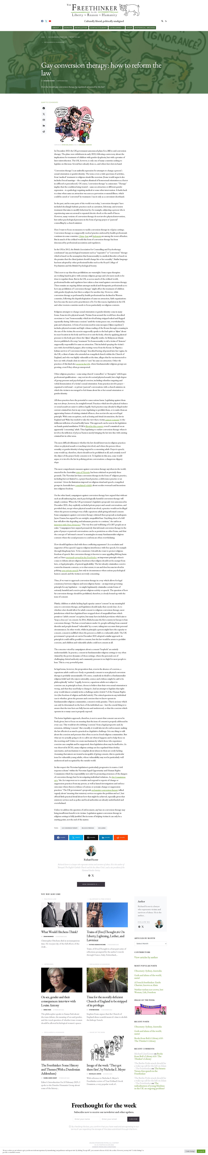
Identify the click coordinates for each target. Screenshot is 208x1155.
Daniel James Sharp (50, 1078)
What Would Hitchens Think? (59, 932)
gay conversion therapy (69, 828)
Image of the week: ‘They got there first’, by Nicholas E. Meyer (106, 1067)
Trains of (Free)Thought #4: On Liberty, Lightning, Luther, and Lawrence (106, 936)
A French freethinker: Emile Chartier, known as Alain (147, 984)
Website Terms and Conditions (104, 1147)
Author (141, 901)
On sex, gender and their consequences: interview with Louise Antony (58, 1001)
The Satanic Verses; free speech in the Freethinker (150, 1071)
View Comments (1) (89, 884)
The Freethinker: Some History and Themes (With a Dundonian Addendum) (60, 1069)
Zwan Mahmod (49, 936)
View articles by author (146, 957)
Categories (116, 28)
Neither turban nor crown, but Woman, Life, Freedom (148, 991)
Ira (86, 236)
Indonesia (97, 236)
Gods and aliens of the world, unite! (148, 976)
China (81, 236)
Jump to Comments (49, 102)
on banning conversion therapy (105, 790)
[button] (166, 21)
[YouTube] (50, 21)
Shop (129, 28)
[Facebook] (42, 21)
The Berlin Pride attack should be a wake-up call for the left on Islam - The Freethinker (150, 1066)
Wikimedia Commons (85, 145)
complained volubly (83, 485)
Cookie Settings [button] (190, 1151)
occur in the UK (83, 363)
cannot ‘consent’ (112, 419)
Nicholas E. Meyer (95, 1074)
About (55, 28)
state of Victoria (82, 472)
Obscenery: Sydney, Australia (148, 970)
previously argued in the (81, 557)
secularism (102, 828)
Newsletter (81, 28)
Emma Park (47, 1010)
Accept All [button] (201, 1151)
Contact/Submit (98, 28)
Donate (68, 28)
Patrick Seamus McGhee (97, 944)
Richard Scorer (49, 81)
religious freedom (88, 828)
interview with (67, 524)
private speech (70, 570)
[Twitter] (46, 21)
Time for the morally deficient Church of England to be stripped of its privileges (107, 1001)
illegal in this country (94, 426)
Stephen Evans (94, 1010)
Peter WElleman (67, 145)
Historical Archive (145, 28)
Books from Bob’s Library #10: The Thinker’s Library (148, 1039)
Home (43, 37)
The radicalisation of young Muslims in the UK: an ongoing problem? (149, 1086)
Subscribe (133, 1119)
